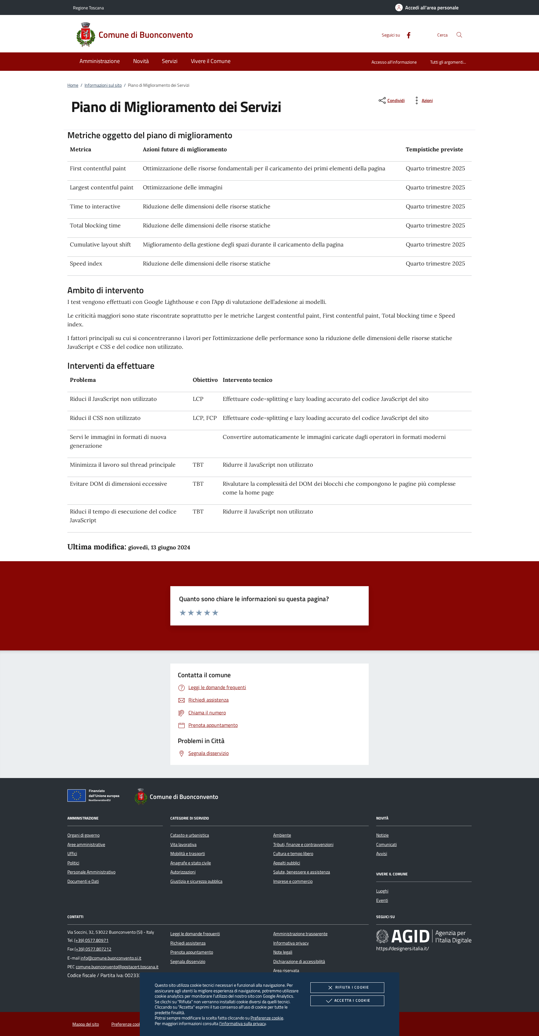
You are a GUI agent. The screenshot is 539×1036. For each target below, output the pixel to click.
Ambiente (282, 835)
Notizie (382, 835)
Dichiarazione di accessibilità (299, 961)
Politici (73, 862)
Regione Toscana (88, 7)
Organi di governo (83, 835)
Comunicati (386, 844)
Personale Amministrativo (91, 871)
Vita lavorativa (183, 844)
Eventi (382, 900)
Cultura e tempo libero (293, 853)
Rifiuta (352, 987)
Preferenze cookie (266, 1017)
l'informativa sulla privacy (242, 1023)
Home (72, 85)
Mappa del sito (85, 1024)
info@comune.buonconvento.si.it (110, 958)
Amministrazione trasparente (300, 933)
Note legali (282, 952)
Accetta (352, 1000)
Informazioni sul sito (103, 85)
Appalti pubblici (286, 862)
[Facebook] (406, 34)
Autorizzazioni (183, 871)
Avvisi (381, 853)
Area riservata (286, 970)
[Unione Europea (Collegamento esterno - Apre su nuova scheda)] (95, 796)
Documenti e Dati (83, 881)
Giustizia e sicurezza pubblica (196, 881)
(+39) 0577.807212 (93, 949)
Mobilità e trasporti (187, 853)
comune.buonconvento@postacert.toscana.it (117, 966)
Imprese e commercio (293, 881)
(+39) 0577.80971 (91, 940)
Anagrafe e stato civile (190, 862)
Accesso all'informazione (394, 62)
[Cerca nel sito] (459, 34)
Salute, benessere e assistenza (301, 871)
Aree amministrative (86, 844)
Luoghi (382, 891)
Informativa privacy (291, 943)
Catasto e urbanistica (189, 835)
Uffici (72, 853)
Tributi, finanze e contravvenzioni (303, 844)
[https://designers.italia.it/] (424, 936)
